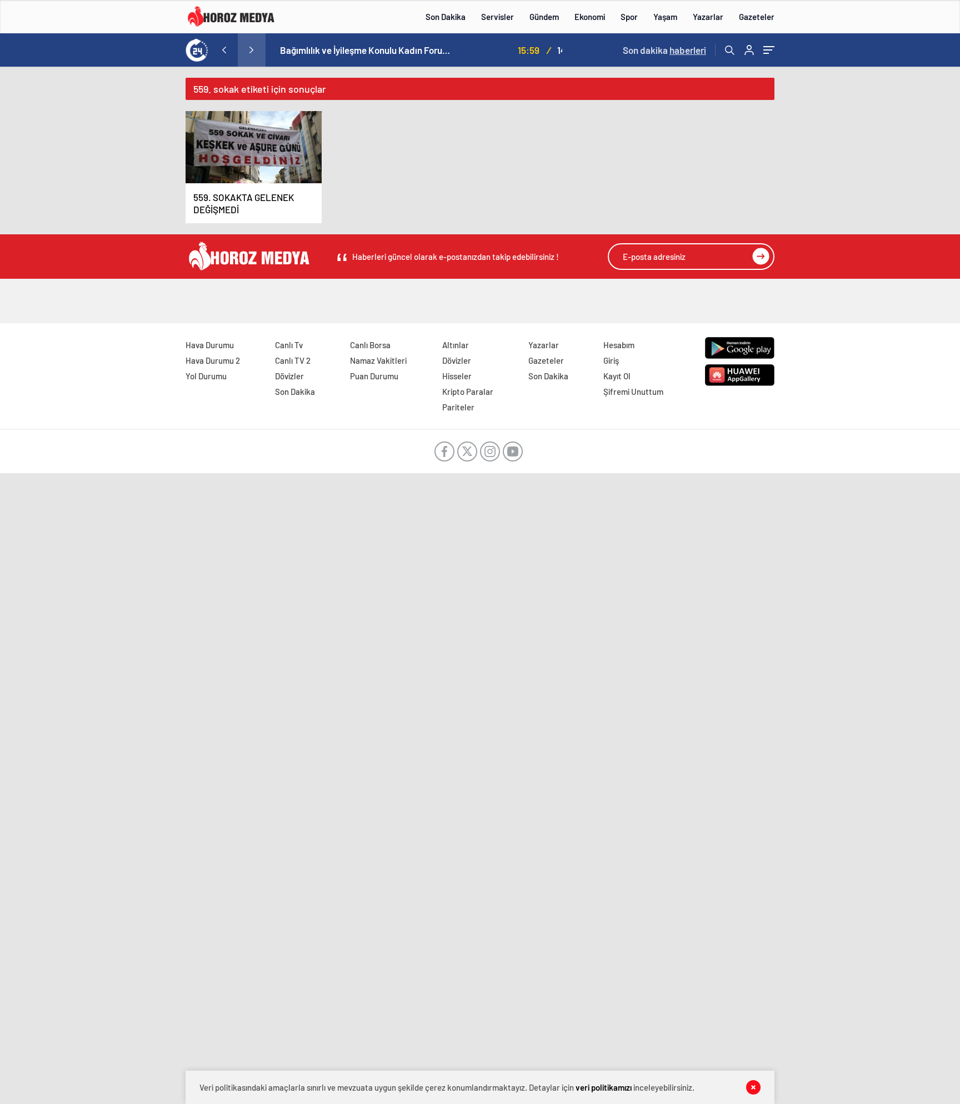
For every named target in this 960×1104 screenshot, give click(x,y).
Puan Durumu (374, 376)
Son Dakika (446, 17)
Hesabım (618, 345)
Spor (629, 17)
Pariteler (458, 407)
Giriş (611, 360)
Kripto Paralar (467, 392)
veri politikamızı (604, 1087)
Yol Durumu (206, 376)
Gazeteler (756, 17)
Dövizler (289, 376)
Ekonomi (589, 17)
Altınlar (455, 345)
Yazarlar (708, 17)
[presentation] (224, 50)
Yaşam (665, 17)
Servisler (497, 17)
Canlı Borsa (370, 345)
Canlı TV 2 (293, 360)
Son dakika (664, 50)
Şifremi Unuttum (633, 392)
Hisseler (457, 376)
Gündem (544, 17)
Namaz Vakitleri (378, 360)
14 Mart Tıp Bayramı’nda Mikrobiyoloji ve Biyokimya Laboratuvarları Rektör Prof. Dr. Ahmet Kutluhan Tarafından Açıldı (435, 50)
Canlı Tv (289, 345)
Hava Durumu (210, 345)
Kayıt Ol (617, 376)
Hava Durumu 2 (213, 360)
